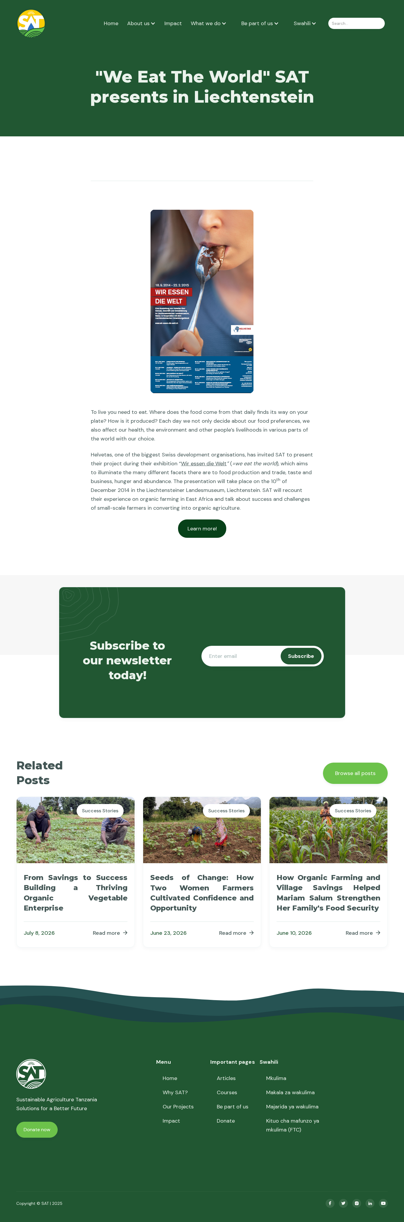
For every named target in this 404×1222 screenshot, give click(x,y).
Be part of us (232, 1106)
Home (111, 23)
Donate (226, 1120)
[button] (141, 23)
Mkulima (276, 1078)
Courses (227, 1092)
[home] (31, 23)
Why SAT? (175, 1092)
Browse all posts (355, 773)
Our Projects (178, 1106)
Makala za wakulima (290, 1092)
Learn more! (202, 528)
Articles (226, 1078)
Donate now (37, 1129)
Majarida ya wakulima (292, 1106)
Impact (173, 23)
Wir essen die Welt (204, 463)
